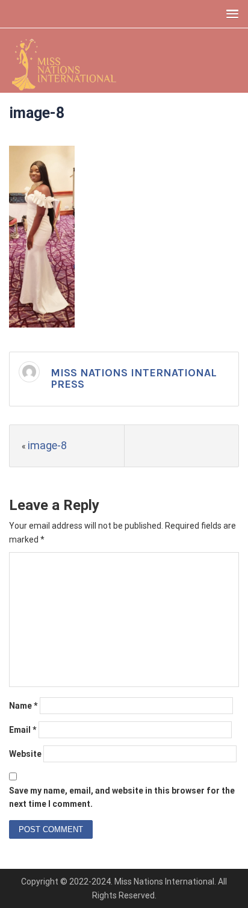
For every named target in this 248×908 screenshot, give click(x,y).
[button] (229, 13)
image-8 (47, 445)
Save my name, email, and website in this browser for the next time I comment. (122, 797)
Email (23, 730)
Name (23, 706)
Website (25, 754)
